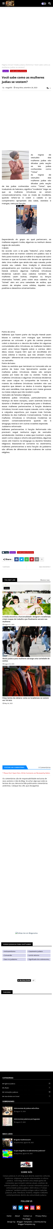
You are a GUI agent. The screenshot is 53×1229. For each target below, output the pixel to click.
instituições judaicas (27, 1092)
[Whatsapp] (26, 559)
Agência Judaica (27, 1083)
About (17, 1216)
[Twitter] (21, 559)
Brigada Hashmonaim (22, 1140)
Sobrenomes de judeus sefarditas (26, 1108)
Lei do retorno (34, 955)
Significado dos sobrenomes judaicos (40, 959)
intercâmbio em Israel (27, 1096)
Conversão (8, 955)
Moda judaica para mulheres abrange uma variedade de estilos (26, 659)
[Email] (37, 559)
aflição (27, 1088)
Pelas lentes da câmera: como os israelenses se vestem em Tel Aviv (25, 699)
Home (9, 1216)
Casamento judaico (36, 951)
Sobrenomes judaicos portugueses (27, 1119)
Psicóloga (26, 1219)
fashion (5, 71)
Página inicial (7, 65)
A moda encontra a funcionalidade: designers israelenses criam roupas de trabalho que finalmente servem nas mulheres (26, 619)
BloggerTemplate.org (26, 1224)
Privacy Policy (40, 1216)
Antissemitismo (9, 951)
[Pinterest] (31, 559)
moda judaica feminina (23, 65)
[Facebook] (16, 559)
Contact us (27, 1216)
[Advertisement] (26, 35)
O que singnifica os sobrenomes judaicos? (29, 1151)
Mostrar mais (45, 580)
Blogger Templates (24, 1222)
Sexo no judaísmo (10, 959)
